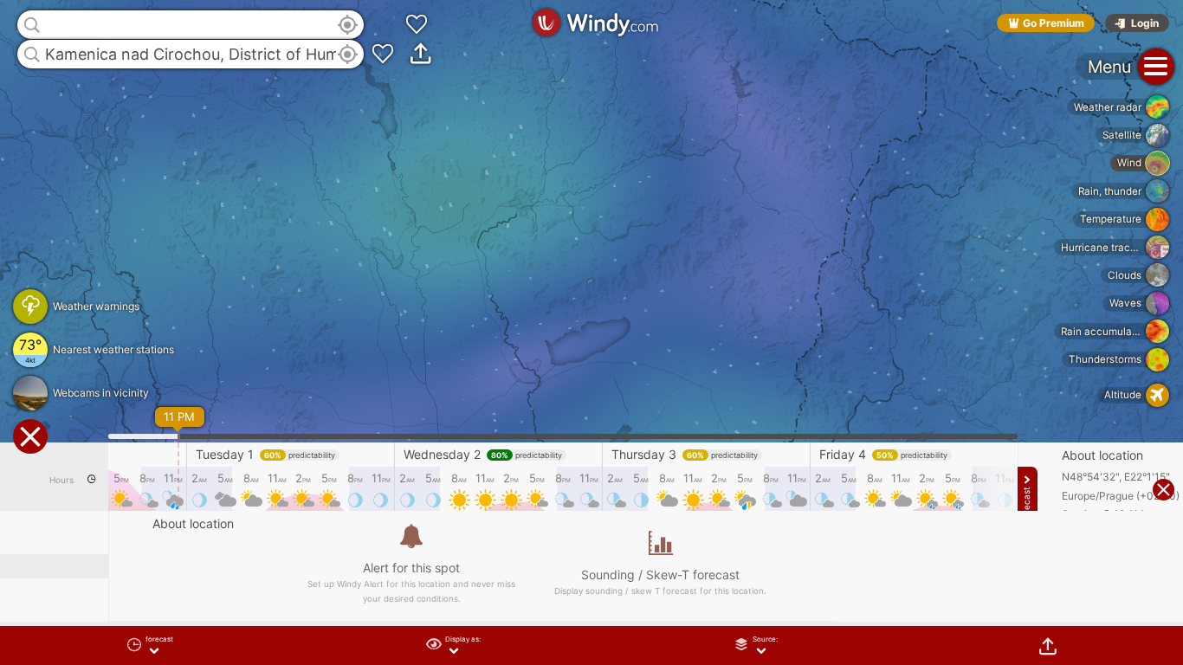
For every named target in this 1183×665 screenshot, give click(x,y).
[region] (591, 332)
